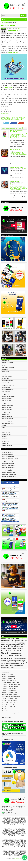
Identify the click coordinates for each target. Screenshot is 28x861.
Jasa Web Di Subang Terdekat (8, 465)
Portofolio (4, 425)
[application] (14, 225)
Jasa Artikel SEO (5, 378)
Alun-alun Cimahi (5, 638)
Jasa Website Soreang (7, 416)
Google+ (21, 123)
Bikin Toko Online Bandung (7, 362)
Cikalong (15, 644)
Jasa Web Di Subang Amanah (8, 472)
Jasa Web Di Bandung (6, 451)
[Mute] (22, 231)
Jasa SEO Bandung (6, 387)
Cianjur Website (5, 371)
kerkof (11, 658)
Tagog (25, 662)
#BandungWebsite (5, 113)
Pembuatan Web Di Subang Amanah (10, 470)
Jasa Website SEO (6, 414)
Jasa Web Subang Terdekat (8, 463)
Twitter (7, 123)
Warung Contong (5, 663)
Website (12, 663)
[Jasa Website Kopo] (4, 187)
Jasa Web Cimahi (8, 26)
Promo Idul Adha (5, 430)
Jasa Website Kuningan (7, 407)
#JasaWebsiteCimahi (5, 108)
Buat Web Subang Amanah (9, 711)
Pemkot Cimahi (15, 662)
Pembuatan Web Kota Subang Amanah (12, 704)
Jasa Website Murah (14, 187)
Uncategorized (5, 438)
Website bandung (19, 663)
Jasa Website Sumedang (7, 418)
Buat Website (13, 185)
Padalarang (21, 660)
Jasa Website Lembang (20, 186)
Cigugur (3, 644)
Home (2, 22)
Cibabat (7, 642)
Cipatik (14, 648)
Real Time (9, 521)
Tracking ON (14, 521)
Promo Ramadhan (6, 432)
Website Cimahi (8, 119)
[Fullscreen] (25, 231)
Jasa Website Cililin (6, 402)
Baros (10, 640)
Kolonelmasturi (17, 658)
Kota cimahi (16, 118)
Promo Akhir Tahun (6, 429)
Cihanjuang (9, 644)
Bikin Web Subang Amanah (9, 708)
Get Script (5, 521)
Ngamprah (15, 660)
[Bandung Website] (14, 10)
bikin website (21, 640)
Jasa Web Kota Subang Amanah (10, 706)
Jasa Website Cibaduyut (16, 149)
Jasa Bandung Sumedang (7, 380)
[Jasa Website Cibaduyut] (4, 156)
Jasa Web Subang (6, 393)
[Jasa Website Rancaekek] (4, 173)
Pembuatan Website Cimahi (8, 421)
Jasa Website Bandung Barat (8, 396)
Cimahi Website (18, 117)
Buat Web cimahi (7, 117)
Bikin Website (17, 134)
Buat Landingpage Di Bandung (8, 367)
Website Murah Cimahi (17, 119)
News (6, 22)
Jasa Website (10, 118)
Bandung (14, 638)
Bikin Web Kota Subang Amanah (9, 474)
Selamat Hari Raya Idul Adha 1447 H (10, 458)
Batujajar (15, 640)
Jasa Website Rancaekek (16, 167)
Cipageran (8, 648)
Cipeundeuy (19, 648)
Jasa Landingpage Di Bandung (8, 384)
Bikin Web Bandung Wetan (7, 452)
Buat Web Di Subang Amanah (8, 469)
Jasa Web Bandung (6, 391)
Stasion (21, 662)
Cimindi (3, 648)
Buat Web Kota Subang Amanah (9, 476)
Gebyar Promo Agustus (7, 374)
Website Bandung (22, 137)
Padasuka (3, 662)
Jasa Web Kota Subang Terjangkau (9, 460)
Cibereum (21, 642)
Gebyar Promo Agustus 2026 (8, 456)
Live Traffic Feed (10, 482)
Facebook (14, 123)
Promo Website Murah (6, 434)
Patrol (8, 662)
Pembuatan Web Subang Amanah (10, 713)
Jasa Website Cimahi (6, 403)
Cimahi (13, 117)
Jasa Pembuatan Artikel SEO (8, 385)
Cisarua (3, 651)
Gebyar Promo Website (7, 376)
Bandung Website (14, 183)
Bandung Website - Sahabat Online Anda (10, 486)
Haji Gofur (13, 651)
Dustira (8, 651)
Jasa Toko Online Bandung (7, 389)
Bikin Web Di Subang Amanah (8, 467)
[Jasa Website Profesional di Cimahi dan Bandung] (4, 137)
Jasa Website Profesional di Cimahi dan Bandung (17, 131)
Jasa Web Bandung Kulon (7, 454)
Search (23, 15)
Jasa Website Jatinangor (7, 405)
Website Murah (5, 443)
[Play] (3, 231)
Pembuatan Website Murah (8, 423)
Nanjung (9, 660)
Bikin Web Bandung (6, 364)
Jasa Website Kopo (15, 181)
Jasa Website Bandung (19, 153)
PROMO (3, 427)
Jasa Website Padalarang (7, 412)
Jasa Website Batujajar (7, 398)
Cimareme (21, 646)
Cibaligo (12, 642)
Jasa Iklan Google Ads (7, 382)
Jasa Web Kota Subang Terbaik (8, 461)
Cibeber (16, 642)
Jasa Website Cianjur (6, 400)
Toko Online (16, 154)
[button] (24, 857)
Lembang (3, 660)
